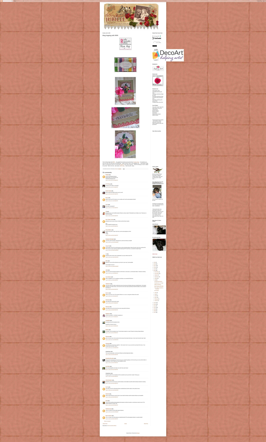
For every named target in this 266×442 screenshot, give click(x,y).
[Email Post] (124, 168)
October (156, 275)
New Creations (108, 415)
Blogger (138, 433)
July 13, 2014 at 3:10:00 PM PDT (112, 296)
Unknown (107, 299)
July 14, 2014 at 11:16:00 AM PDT (112, 390)
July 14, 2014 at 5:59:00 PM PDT (112, 397)
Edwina (107, 329)
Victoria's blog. (136, 162)
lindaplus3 (108, 313)
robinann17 (108, 283)
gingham (122, 164)
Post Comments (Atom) (112, 425)
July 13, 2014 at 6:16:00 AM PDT (112, 194)
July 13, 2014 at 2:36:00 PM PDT (112, 289)
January (156, 300)
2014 (155, 270)
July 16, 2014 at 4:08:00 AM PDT (112, 418)
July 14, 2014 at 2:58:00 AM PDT (112, 354)
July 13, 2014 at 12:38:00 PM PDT (112, 266)
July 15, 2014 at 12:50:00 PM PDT (112, 411)
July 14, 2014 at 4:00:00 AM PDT (112, 362)
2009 (155, 309)
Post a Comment (107, 421)
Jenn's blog (122, 165)
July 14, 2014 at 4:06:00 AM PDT (112, 376)
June (156, 292)
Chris (107, 204)
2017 (155, 265)
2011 (155, 305)
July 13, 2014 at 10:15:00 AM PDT (112, 242)
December (157, 271)
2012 (155, 304)
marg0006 (108, 320)
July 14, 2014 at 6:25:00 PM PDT (112, 405)
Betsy (107, 197)
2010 (155, 307)
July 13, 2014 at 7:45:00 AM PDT (112, 207)
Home (125, 423)
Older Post (146, 423)
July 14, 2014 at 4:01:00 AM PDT (112, 369)
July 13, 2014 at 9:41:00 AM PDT (112, 235)
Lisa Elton (108, 366)
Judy (107, 270)
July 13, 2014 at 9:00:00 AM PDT (112, 226)
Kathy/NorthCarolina (110, 358)
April (156, 295)
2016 (155, 267)
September (157, 276)
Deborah (107, 393)
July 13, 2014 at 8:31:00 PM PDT (112, 332)
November (157, 273)
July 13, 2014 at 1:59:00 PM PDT (112, 280)
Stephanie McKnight (110, 239)
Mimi (107, 260)
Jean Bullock (108, 276)
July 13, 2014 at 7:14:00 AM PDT (112, 200)
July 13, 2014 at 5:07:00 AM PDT (112, 180)
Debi (106, 400)
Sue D (107, 387)
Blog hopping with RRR (158, 286)
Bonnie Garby (108, 190)
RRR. (114, 162)
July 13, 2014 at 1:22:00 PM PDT (112, 273)
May (155, 294)
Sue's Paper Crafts (109, 219)
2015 (155, 268)
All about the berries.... (158, 281)
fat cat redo (156, 290)
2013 (155, 302)
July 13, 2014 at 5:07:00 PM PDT (112, 316)
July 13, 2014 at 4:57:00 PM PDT (112, 303)
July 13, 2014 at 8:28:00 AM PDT (112, 215)
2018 (155, 264)
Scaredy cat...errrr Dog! (158, 283)
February (156, 299)
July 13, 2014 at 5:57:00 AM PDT (112, 187)
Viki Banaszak (108, 408)
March (156, 297)
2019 (155, 262)
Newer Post (105, 423)
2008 (155, 310)
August (156, 278)
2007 (155, 312)
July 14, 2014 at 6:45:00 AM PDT (112, 383)
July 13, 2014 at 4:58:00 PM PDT (112, 309)
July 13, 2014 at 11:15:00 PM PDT (112, 347)
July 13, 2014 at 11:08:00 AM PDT (112, 257)
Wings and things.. (157, 284)
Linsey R (107, 245)
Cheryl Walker (108, 229)
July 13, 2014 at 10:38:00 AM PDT (112, 250)
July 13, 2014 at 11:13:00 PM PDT (112, 339)
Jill (106, 211)
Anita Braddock (109, 380)
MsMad (107, 174)
